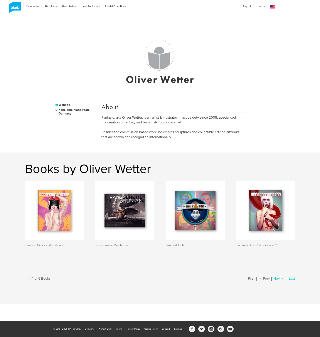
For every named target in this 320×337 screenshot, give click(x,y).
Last (292, 278)
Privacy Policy (133, 329)
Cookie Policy (151, 329)
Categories (32, 6)
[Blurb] (13, 9)
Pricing (119, 329)
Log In (261, 6)
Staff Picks (50, 6)
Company (89, 329)
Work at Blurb (105, 329)
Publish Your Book (115, 6)
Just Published (90, 6)
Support (166, 329)
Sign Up (247, 6)
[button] (272, 7)
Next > (278, 278)
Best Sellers (69, 6)
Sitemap (178, 329)
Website (64, 105)
